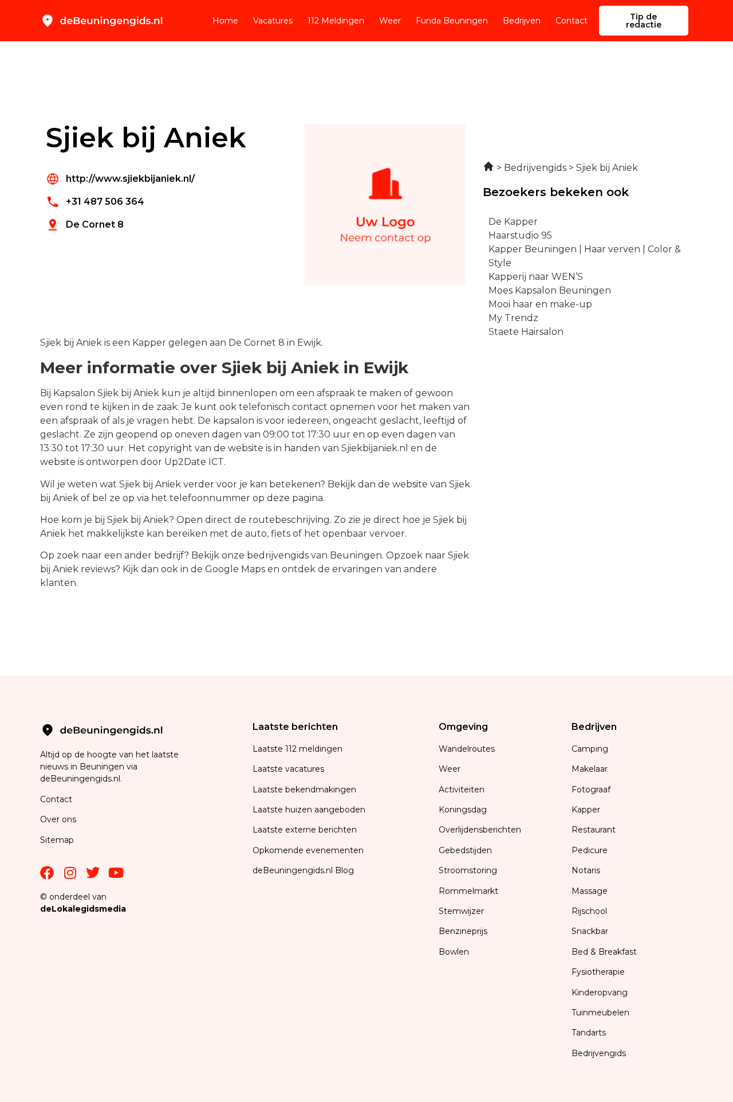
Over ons (58, 819)
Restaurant (594, 829)
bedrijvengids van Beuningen (314, 555)
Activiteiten (461, 789)
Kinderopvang (600, 992)
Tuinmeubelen (600, 1012)
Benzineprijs (463, 931)
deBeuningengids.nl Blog (303, 870)
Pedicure (590, 850)
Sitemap (58, 840)
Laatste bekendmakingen (304, 789)
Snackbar (590, 931)
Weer (390, 20)
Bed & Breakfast (604, 952)
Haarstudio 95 (520, 235)
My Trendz (513, 317)
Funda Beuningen (452, 20)
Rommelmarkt (470, 891)
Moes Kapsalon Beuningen (549, 290)
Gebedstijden (465, 850)
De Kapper (513, 221)
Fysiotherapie (598, 972)
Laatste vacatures (288, 769)
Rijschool (589, 911)
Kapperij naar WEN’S (535, 276)
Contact (571, 20)
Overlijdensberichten (481, 829)
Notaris (586, 870)
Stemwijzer (461, 911)
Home (225, 20)
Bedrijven (522, 20)
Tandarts (589, 1032)
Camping (591, 749)
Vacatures (273, 20)
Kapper (587, 809)
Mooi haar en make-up (540, 304)
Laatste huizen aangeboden (309, 809)
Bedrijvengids (599, 1053)
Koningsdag (463, 809)
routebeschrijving (289, 519)
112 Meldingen (336, 20)
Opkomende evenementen (308, 850)
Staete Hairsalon (525, 331)
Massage (590, 891)
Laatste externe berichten (305, 829)
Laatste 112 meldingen (297, 749)
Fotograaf (592, 789)
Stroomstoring (468, 870)
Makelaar (590, 769)
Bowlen (454, 952)
